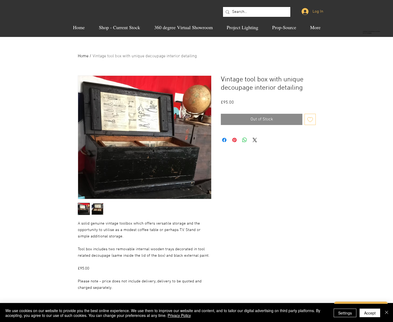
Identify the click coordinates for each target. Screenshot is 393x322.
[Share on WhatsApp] (244, 140)
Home (83, 56)
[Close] (386, 313)
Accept (370, 313)
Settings (345, 313)
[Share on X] (255, 140)
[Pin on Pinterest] (234, 140)
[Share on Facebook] (224, 140)
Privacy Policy (179, 315)
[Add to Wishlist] (310, 119)
